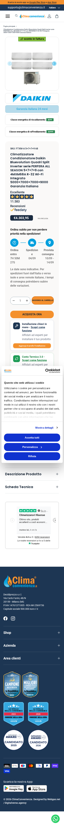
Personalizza (30, 447)
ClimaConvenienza (22, 799)
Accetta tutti (32, 437)
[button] (57, 16)
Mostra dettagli (44, 427)
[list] (32, 64)
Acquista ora (32, 314)
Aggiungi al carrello (42, 300)
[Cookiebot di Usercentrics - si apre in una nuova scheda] (45, 371)
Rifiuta (32, 456)
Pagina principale (9, 26)
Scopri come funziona (34, 360)
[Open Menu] (7, 16)
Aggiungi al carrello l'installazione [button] (32, 346)
